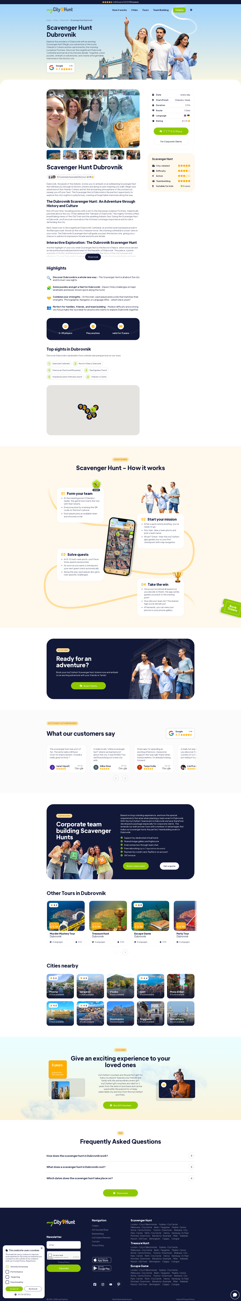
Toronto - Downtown (162, 1230)
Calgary (165, 1239)
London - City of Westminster (144, 1224)
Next (125, 778)
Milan (175, 1236)
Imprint (179, 1299)
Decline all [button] (33, 1289)
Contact (96, 1241)
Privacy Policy (63, 1262)
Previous (116, 778)
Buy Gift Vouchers (122, 1105)
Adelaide (184, 1236)
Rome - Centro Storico (141, 1230)
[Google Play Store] (101, 1268)
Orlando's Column (99, 377)
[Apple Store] (101, 1260)
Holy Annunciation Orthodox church (67, 377)
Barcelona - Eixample (161, 1236)
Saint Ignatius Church (98, 370)
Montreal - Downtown (140, 1236)
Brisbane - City (180, 1230)
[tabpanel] (65, 328)
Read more (31, 1261)
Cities (134, 10)
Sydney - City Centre (168, 1224)
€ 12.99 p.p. (173, 131)
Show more (93, 257)
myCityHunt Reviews (101, 1237)
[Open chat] (235, 1294)
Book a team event (135, 866)
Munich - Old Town (139, 1239)
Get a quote (169, 866)
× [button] (41, 1248)
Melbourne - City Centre (141, 1227)
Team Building (161, 10)
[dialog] (24, 1271)
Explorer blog (98, 1233)
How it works (119, 10)
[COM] (191, 10)
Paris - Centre (137, 1233)
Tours (145, 10)
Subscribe (64, 1268)
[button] (24, 1294)
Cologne (175, 1239)
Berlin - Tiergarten (162, 1227)
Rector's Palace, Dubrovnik (90, 364)
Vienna (166, 1233)
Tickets (95, 1226)
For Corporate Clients (171, 141)
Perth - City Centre (153, 1233)
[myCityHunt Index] (63, 10)
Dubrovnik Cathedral (61, 364)
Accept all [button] (14, 1289)
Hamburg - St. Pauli (180, 1233)
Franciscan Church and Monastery (66, 370)
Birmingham (154, 1239)
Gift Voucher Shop (100, 1230)
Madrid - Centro (179, 1227)
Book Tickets (90, 685)
